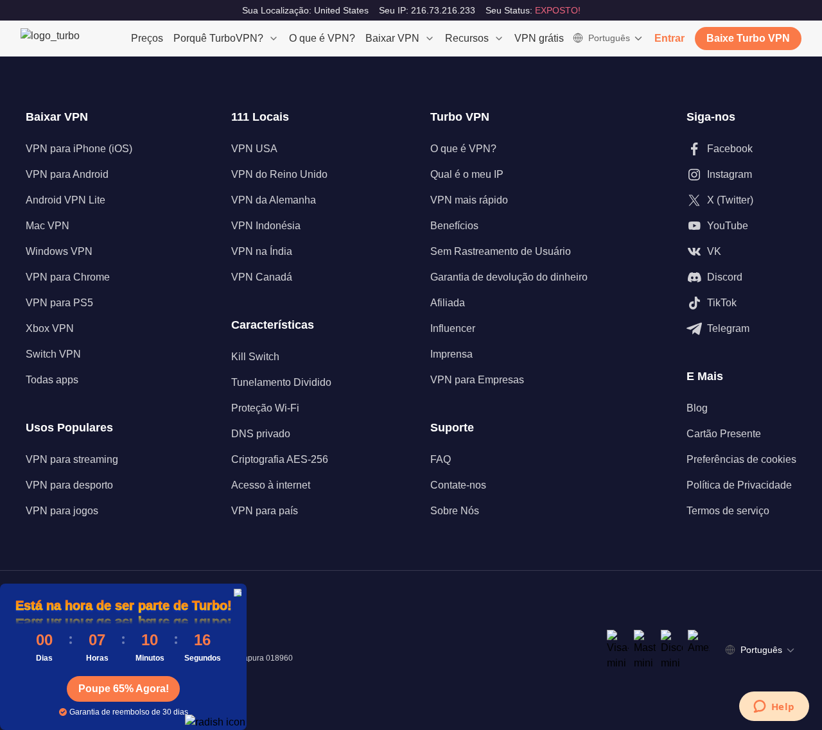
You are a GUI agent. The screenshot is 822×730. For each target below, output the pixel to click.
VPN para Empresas (477, 379)
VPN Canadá (261, 277)
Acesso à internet (270, 485)
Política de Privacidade (739, 485)
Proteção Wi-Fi (265, 408)
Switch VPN (53, 354)
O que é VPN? (322, 38)
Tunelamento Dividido (281, 382)
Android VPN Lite (65, 200)
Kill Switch (255, 356)
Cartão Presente (723, 433)
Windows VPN (59, 251)
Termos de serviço (727, 510)
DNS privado (260, 433)
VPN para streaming (72, 459)
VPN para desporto (69, 485)
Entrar (669, 38)
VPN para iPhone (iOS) (79, 148)
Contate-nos (458, 485)
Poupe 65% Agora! (123, 688)
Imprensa (451, 354)
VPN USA (254, 148)
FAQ (440, 459)
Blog (697, 408)
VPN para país (264, 510)
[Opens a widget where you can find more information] (774, 707)
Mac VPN (47, 225)
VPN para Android (67, 174)
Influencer (452, 328)
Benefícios (454, 225)
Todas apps (52, 379)
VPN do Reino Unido (279, 174)
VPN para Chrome (68, 277)
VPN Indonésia (266, 225)
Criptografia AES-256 (279, 459)
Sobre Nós (454, 510)
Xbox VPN (50, 328)
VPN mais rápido (469, 200)
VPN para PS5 (59, 302)
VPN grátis (539, 38)
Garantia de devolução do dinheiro (509, 277)
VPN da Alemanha (273, 200)
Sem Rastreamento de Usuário (500, 251)
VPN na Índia (261, 251)
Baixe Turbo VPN (748, 38)
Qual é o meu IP (466, 174)
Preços (147, 38)
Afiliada (447, 302)
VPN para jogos (62, 510)
